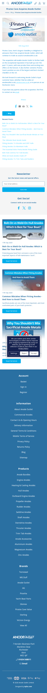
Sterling (23, 614)
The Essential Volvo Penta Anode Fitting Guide (19, 149)
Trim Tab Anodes (23, 533)
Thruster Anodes (23, 528)
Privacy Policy (23, 441)
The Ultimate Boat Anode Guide (14, 140)
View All (23, 625)
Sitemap (23, 457)
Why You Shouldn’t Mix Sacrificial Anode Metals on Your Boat (22, 135)
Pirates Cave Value (23, 609)
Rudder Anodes (23, 506)
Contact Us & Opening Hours (23, 420)
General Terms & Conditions (23, 430)
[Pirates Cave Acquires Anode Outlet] (23, 30)
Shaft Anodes (24, 517)
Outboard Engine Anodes (23, 496)
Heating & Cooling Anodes (23, 485)
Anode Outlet (23, 582)
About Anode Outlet (23, 409)
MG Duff (23, 577)
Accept (34, 353)
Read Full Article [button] (11, 261)
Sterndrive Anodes (23, 522)
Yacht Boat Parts (23, 598)
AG (23, 588)
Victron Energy (23, 620)
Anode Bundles (23, 474)
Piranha (23, 593)
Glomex (23, 604)
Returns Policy (23, 446)
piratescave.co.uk (22, 82)
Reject (24, 353)
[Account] (40, 3)
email (17, 92)
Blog (23, 452)
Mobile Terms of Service (23, 436)
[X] (27, 106)
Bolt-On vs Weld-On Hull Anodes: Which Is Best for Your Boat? (23, 124)
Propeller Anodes (23, 501)
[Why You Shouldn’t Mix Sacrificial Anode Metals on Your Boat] (23, 330)
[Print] (23, 106)
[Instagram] (29, 208)
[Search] (8, 3)
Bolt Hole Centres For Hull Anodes (15, 153)
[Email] (20, 106)
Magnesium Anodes (23, 549)
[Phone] (35, 3)
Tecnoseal (23, 572)
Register (23, 392)
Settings (13, 353)
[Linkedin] (31, 106)
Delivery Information (23, 425)
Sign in (23, 387)
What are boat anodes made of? (14, 156)
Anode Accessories (23, 538)
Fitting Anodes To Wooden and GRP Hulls (18, 143)
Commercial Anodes (23, 414)
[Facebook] (16, 106)
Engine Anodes (23, 480)
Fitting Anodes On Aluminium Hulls (15, 146)
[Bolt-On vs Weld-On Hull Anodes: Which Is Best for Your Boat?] (23, 230)
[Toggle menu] (3, 3)
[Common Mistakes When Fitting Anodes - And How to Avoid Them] (23, 280)
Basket (24, 381)
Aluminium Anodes (23, 544)
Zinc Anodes (23, 555)
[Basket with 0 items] (44, 3)
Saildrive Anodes (23, 512)
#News (23, 100)
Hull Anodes (23, 490)
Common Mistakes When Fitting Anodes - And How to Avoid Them (22, 130)
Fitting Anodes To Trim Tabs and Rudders (18, 159)
